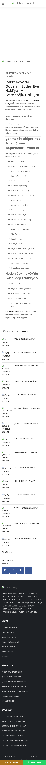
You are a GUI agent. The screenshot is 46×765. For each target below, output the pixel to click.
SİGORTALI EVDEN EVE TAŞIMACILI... (15, 691)
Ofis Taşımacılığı (8, 632)
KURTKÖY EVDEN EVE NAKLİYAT (25, 467)
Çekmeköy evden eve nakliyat (17, 311)
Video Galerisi (7, 651)
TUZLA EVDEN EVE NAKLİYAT (24, 339)
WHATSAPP (35, 762)
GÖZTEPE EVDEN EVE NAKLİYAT (25, 394)
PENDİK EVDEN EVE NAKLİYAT (24, 481)
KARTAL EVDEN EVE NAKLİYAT (25, 494)
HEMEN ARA (12, 762)
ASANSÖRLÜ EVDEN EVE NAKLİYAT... (15, 686)
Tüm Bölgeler (7, 552)
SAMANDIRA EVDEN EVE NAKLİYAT (26, 523)
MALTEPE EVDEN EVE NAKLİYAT (25, 352)
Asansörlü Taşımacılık (10, 642)
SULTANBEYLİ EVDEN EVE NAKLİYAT (27, 408)
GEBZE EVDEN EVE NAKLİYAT (24, 439)
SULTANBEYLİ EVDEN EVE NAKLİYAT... (15, 740)
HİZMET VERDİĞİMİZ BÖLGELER (23, 36)
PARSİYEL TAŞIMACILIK (10, 696)
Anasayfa (24, 33)
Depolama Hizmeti (9, 637)
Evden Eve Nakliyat (9, 627)
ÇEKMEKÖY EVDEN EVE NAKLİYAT (26, 423)
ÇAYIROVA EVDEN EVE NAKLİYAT (26, 452)
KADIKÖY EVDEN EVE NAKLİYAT (25, 381)
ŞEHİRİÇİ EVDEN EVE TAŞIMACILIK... (15, 681)
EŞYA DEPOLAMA (8, 701)
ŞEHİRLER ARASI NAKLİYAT (11, 677)
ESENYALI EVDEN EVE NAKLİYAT (25, 538)
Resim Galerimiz (8, 647)
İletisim (5, 656)
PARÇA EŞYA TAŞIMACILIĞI (12, 672)
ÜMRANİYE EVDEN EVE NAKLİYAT (26, 508)
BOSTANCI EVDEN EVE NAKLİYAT (26, 366)
